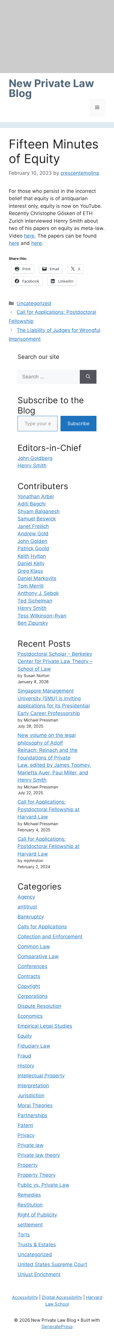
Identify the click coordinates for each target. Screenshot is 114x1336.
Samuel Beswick (37, 519)
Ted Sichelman (35, 601)
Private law (31, 1145)
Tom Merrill (31, 586)
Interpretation (33, 1085)
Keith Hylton (32, 556)
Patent (25, 1125)
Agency (26, 897)
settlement (30, 1225)
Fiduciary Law (34, 1046)
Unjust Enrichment (39, 1274)
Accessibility (25, 1297)
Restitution (30, 1205)
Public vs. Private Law (43, 1185)
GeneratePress (57, 1326)
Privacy (26, 1135)
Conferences (32, 966)
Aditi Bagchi (32, 504)
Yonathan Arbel (36, 496)
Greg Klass (30, 571)
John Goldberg (35, 458)
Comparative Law (38, 956)
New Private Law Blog (51, 88)
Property (28, 1165)
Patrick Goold (33, 548)
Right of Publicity (37, 1215)
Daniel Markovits (37, 578)
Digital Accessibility (62, 1297)
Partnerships (32, 1115)
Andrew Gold (33, 534)
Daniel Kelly (31, 563)
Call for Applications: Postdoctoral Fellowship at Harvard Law (49, 809)
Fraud (24, 1056)
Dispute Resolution (39, 1006)
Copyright (29, 986)
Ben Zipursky (33, 623)
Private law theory (39, 1155)
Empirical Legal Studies (45, 1026)
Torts (24, 1235)
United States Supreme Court (52, 1264)
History (26, 1066)
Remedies (29, 1195)
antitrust (27, 907)
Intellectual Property (41, 1076)
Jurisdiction (31, 1095)
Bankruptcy (31, 917)
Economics (30, 1016)
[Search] (88, 377)
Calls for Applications (42, 927)
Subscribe (78, 423)
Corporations (33, 996)
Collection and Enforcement (50, 936)
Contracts (29, 976)
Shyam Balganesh (39, 511)
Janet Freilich (33, 526)
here (29, 236)
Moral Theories (35, 1105)
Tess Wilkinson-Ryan (42, 616)
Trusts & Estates (37, 1244)
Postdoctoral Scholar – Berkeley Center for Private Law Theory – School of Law (55, 661)
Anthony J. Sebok (38, 593)
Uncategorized (34, 303)
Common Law (34, 946)
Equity (25, 1036)
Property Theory (37, 1175)
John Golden (32, 541)
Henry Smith (32, 465)
